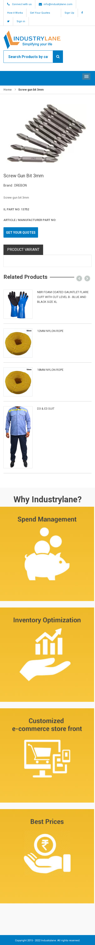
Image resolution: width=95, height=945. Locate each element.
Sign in (21, 21)
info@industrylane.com (58, 4)
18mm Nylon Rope (50, 369)
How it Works (15, 12)
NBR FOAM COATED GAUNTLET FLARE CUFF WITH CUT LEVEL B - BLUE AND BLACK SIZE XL (63, 297)
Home (7, 89)
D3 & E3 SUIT (45, 408)
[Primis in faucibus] (18, 304)
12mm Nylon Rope (50, 331)
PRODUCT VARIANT (23, 249)
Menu (86, 76)
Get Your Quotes (40, 12)
